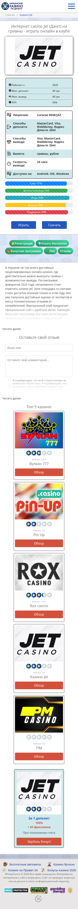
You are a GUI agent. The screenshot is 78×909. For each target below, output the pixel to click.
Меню (71, 6)
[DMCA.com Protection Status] (16, 890)
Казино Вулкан (64, 864)
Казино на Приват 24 (23, 870)
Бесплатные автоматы (25, 864)
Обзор (39, 472)
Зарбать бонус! (39, 841)
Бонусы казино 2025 (61, 870)
